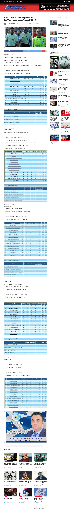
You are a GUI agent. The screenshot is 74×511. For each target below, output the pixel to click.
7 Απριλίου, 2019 (19, 23)
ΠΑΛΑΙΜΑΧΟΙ (39, 12)
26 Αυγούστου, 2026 (38, 467)
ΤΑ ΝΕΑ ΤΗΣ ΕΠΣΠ (31, 23)
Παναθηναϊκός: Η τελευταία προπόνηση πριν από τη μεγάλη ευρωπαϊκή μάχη (40, 464)
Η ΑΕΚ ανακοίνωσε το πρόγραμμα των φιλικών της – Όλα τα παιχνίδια (10, 500)
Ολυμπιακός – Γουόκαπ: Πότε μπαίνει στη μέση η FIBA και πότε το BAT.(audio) (40, 483)
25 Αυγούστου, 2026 (38, 502)
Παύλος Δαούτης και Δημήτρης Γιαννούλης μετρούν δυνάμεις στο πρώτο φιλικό (58, 65)
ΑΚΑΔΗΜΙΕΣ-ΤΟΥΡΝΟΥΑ (64, 115)
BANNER (10, 1)
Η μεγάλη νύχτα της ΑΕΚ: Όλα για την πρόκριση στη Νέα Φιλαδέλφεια (25, 483)
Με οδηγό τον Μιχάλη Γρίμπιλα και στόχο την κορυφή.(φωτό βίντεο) (63, 32)
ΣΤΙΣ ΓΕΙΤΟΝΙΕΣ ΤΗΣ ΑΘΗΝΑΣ (54, 127)
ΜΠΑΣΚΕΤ (45, 12)
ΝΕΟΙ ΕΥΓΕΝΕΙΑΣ (54, 115)
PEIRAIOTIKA (6, 1)
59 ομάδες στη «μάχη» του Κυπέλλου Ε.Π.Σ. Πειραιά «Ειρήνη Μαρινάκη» (39, 500)
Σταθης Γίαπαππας (11, 23)
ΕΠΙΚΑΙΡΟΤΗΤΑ (32, 12)
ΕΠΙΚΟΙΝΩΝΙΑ (17, 1)
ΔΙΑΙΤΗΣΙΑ (50, 12)
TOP (27, 23)
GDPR (13, 1)
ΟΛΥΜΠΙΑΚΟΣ (11, 12)
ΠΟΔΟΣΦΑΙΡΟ (25, 12)
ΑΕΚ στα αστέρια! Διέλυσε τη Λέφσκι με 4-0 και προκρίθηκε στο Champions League (10, 464)
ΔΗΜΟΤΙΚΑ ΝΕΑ (19, 12)
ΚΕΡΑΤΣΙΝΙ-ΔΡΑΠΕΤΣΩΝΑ (64, 127)
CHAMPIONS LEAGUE (23, 479)
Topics (21, 1)
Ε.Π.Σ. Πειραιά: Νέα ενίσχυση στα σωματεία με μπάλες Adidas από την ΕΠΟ (10, 483)
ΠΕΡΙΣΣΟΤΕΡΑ (61, 12)
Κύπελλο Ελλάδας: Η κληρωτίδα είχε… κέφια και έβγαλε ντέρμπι (25, 500)
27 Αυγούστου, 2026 (8, 467)
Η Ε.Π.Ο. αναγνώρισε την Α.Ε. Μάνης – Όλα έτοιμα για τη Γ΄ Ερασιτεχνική (64, 45)
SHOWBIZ (55, 12)
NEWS (25, 23)
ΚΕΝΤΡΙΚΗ (6, 12)
